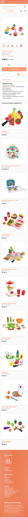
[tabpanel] (14, 30)
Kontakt (25, 1)
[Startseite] (14, 461)
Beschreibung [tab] (7, 79)
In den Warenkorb (14, 69)
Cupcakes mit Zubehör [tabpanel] (13, 91)
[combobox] (14, 6)
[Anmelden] (21, 11)
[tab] (3, 45)
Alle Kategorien (11, 10)
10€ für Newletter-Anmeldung (15, 1)
